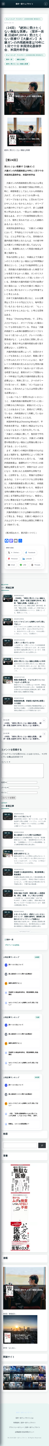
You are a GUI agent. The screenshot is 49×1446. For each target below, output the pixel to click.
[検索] (42, 1145)
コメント (5, 762)
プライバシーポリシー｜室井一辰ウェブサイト (24, 1427)
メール (4, 787)
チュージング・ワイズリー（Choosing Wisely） (23, 19)
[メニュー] (3, 4)
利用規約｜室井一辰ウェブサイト (24, 1422)
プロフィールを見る (12, 945)
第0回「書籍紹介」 (10, 1314)
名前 (3, 782)
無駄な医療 (21, 59)
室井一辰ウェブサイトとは (24, 1418)
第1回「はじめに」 (10, 1348)
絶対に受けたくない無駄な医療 (17, 64)
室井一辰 (9, 59)
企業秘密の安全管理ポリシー (24, 1432)
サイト (4, 792)
